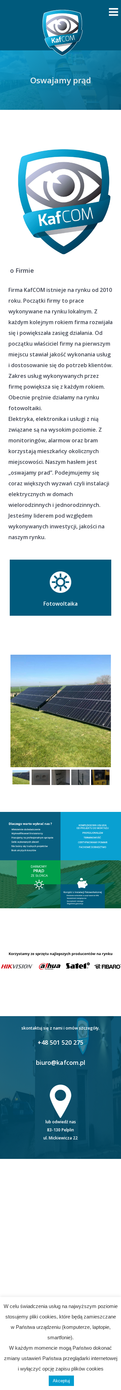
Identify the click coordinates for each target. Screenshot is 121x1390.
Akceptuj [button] (61, 1380)
